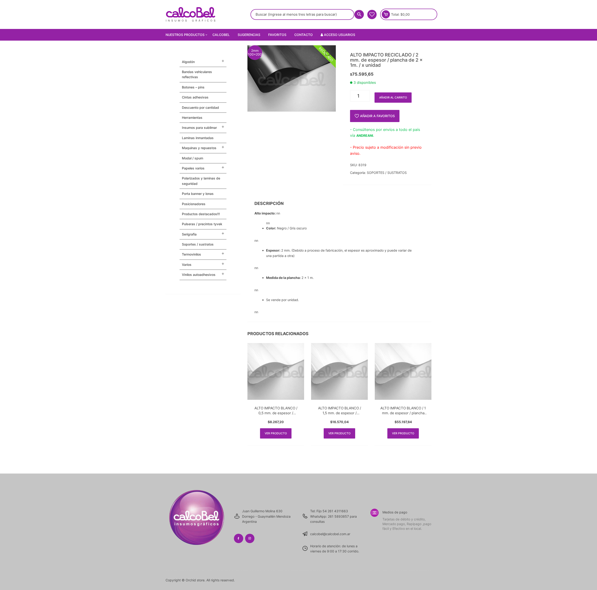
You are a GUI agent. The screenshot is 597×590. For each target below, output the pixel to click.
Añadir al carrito (393, 97)
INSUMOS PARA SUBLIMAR (199, 128)
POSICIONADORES (193, 204)
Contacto (303, 35)
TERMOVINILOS (191, 254)
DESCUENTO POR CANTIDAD (200, 107)
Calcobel (221, 35)
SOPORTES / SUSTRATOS (387, 173)
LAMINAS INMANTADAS (198, 138)
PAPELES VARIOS (193, 168)
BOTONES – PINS (193, 87)
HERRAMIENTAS (192, 117)
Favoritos (277, 35)
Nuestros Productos (185, 35)
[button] (327, 53)
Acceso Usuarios (339, 35)
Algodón (188, 62)
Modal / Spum (192, 158)
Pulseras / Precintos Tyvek (202, 224)
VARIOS (186, 265)
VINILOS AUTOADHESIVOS (198, 275)
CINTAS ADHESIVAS (195, 97)
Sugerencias (249, 35)
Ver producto (276, 433)
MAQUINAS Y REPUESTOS (199, 148)
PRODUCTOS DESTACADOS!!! (201, 214)
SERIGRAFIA (189, 234)
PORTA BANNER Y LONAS (198, 194)
